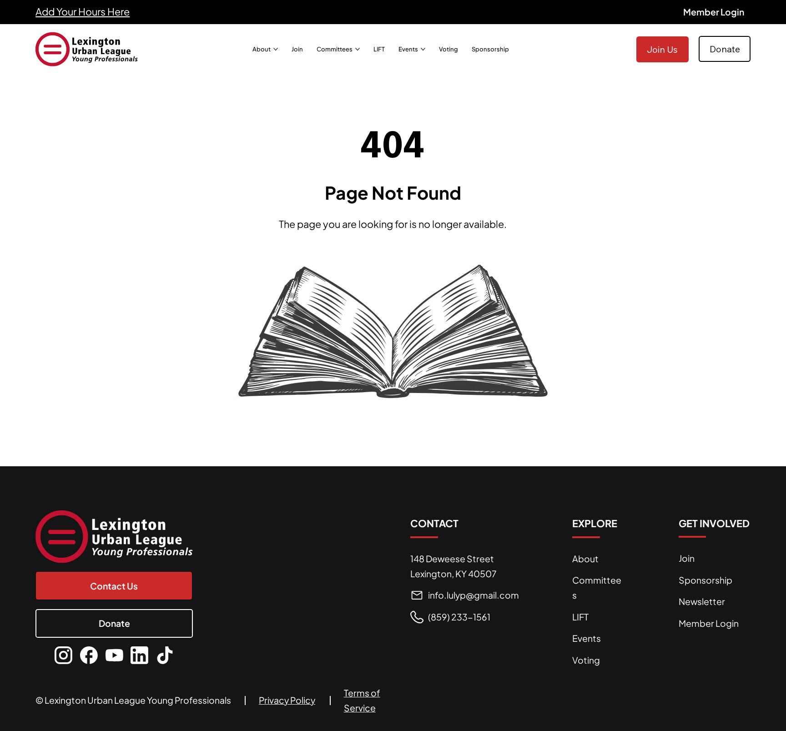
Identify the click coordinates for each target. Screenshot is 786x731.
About (585, 558)
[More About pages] (275, 49)
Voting (586, 660)
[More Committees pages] (357, 49)
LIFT (580, 616)
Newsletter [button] (702, 601)
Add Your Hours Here (82, 11)
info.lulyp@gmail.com (473, 595)
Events (586, 638)
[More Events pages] (423, 49)
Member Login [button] (709, 623)
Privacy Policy (287, 700)
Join (687, 558)
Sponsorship (705, 580)
